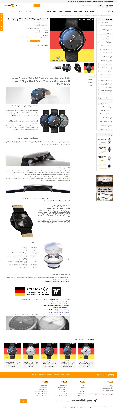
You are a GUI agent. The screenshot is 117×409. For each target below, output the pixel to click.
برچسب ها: (89, 82)
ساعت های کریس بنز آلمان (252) (107, 94)
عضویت (26, 11)
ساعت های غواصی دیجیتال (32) (107, 118)
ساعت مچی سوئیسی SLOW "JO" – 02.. (102, 164)
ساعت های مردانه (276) (107, 101)
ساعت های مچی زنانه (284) (106, 110)
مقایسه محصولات (80, 393)
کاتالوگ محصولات (43, 387)
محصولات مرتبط (90, 339)
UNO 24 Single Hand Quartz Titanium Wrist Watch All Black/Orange (41, 83)
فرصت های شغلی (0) (108, 87)
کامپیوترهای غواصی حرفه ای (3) (106, 91)
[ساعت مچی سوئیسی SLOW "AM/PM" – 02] (109, 149)
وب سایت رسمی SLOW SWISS (41, 393)
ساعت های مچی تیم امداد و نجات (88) (106, 60)
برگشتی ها (49, 374)
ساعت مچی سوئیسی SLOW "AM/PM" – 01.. (102, 139)
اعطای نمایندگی (62, 389)
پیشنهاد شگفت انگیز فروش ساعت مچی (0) (107, 29)
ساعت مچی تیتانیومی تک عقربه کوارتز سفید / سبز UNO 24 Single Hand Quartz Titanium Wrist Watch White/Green (31, 364)
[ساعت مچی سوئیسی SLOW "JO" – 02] (109, 166)
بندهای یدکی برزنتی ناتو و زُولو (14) (106, 26)
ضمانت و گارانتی (62, 393)
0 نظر (41, 22)
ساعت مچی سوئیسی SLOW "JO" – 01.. (102, 157)
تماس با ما (34, 374)
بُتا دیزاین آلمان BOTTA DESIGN (33, 28)
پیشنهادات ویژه (44, 385)
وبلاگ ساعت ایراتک (43, 389)
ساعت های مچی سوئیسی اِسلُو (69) (106, 67)
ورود (30, 11)
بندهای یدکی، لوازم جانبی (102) (106, 104)
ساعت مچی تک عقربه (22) (106, 36)
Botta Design (21, 129)
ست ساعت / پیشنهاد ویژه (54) (106, 129)
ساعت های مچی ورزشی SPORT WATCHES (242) (106, 84)
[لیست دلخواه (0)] (16, 6)
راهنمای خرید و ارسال (61, 391)
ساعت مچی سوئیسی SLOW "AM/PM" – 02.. (102, 148)
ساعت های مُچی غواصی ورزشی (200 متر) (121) (106, 71)
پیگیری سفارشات (18, 11)
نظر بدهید (38, 22)
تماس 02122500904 (7, 11)
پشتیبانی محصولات (61, 395)
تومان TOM (7, 1)
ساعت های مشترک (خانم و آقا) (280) (106, 114)
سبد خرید (82, 391)
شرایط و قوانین (62, 385)
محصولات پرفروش (78, 339)
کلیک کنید (45, 281)
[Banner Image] (104, 188)
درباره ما (68, 374)
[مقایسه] (20, 6)
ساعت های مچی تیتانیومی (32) (107, 57)
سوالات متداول (56, 374)
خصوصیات (90, 79)
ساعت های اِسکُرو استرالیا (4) (106, 39)
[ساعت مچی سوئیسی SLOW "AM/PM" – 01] (109, 141)
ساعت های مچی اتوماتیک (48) (106, 49)
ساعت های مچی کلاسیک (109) (106, 75)
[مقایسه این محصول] (26, 41)
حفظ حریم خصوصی (61, 387)
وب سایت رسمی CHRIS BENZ (41, 391)
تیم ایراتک (64, 407)
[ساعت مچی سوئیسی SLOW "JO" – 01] (109, 158)
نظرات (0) (90, 85)
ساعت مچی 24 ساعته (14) (107, 33)
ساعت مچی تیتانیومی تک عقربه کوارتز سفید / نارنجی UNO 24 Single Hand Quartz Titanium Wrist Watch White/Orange (86, 364)
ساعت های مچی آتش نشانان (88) (106, 46)
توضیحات (90, 76)
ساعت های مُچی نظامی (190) (106, 80)
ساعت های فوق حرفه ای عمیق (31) (106, 122)
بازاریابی (62, 374)
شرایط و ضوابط (42, 374)
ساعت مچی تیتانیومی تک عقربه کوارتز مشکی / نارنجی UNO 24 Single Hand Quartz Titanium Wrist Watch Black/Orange (68, 364)
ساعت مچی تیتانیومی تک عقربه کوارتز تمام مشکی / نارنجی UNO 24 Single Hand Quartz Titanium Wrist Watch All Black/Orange (84, 15)
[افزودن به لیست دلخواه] (28, 41)
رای (58, 281)
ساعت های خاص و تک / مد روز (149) (106, 125)
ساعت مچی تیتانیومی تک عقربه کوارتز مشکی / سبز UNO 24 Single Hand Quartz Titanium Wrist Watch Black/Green (12, 364)
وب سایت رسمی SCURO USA (41, 395)
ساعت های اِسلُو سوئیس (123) (106, 98)
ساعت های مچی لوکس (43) (106, 77)
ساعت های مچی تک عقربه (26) (107, 53)
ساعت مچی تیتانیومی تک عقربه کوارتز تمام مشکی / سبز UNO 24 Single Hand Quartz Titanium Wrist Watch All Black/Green (49, 364)
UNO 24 (13, 105)
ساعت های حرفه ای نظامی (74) (107, 107)
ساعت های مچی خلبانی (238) (106, 64)
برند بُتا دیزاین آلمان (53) (107, 22)
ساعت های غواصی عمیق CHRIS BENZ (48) (107, 42)
